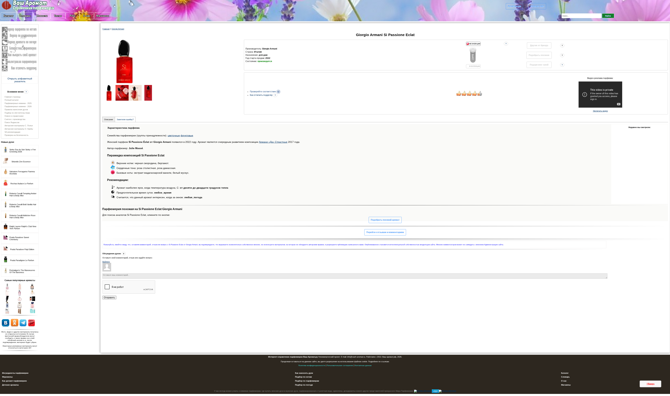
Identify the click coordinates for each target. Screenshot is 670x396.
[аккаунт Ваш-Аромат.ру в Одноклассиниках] (14, 323)
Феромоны (7, 377)
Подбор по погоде (304, 385)
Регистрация (514, 6)
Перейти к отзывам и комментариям (385, 232)
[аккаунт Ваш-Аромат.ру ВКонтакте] (5, 323)
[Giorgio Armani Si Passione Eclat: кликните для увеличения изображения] (124, 61)
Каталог (8, 15)
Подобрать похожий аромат (385, 220)
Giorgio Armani (118, 29)
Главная (106, 29)
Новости (42, 15)
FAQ (72, 15)
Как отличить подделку (261, 95)
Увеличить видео (600, 111)
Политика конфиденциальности (311, 365)
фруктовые (187, 135)
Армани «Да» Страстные (273, 142)
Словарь (25, 15)
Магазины (102, 15)
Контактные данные (363, 365)
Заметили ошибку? (125, 119)
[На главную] (19, 5)
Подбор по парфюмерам (307, 381)
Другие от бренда (539, 45)
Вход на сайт (537, 6)
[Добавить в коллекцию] (473, 55)
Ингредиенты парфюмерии (15, 373)
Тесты (58, 15)
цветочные (174, 135)
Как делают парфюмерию (14, 381)
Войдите (106, 262)
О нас (87, 15)
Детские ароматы (10, 385)
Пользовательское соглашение (340, 365)
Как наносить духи (304, 373)
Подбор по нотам (303, 377)
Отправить (109, 297)
